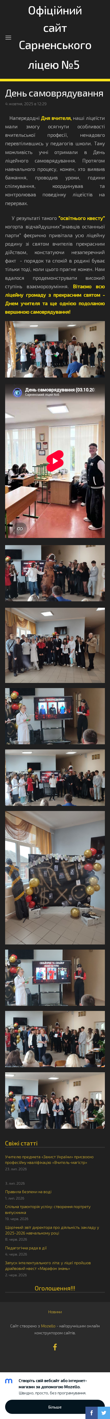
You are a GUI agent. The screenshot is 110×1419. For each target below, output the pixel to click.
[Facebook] (55, 1347)
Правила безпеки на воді (28, 1191)
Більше (55, 1406)
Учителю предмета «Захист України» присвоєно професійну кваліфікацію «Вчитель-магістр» (49, 1159)
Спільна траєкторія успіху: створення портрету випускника (48, 1209)
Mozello (48, 1325)
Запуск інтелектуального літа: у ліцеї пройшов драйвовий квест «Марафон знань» (48, 1265)
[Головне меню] (8, 38)
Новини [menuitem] (55, 1311)
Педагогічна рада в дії (26, 1247)
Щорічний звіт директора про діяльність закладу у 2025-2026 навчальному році (52, 1230)
